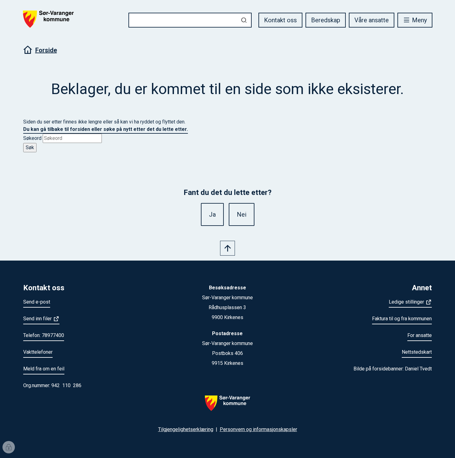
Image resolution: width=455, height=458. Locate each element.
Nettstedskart (417, 352)
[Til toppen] (227, 248)
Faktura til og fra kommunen (402, 319)
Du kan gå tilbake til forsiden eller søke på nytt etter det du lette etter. (105, 129)
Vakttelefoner (38, 352)
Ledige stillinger (406, 302)
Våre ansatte (371, 20)
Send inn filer (37, 319)
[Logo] (227, 406)
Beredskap (325, 20)
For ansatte (419, 335)
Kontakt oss (280, 20)
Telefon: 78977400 (43, 335)
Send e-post (36, 302)
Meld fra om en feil (43, 369)
